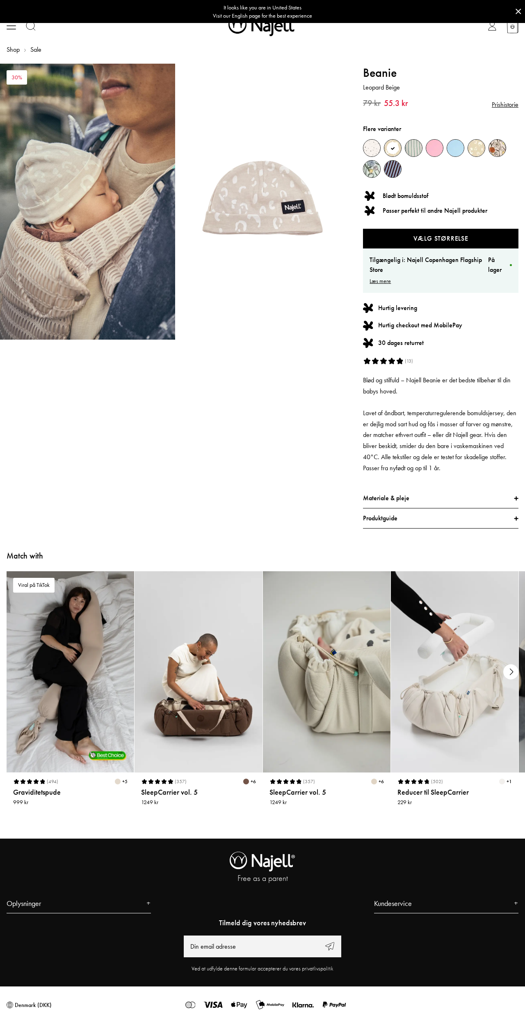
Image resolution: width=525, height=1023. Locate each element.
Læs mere (380, 281)
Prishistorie (505, 104)
